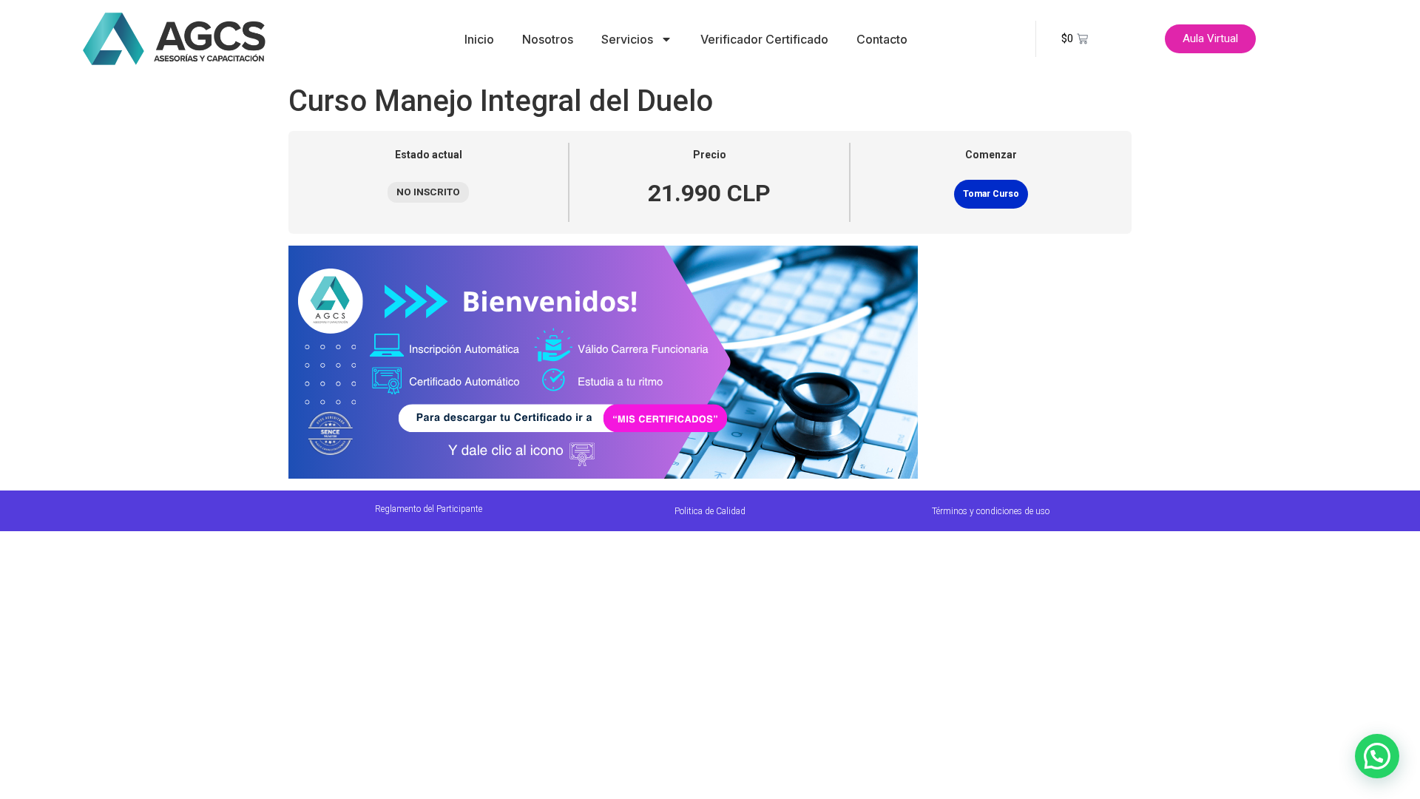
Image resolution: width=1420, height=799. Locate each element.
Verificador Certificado (764, 39)
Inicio (479, 39)
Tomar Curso (991, 194)
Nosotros (547, 39)
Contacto (881, 39)
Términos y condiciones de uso (990, 511)
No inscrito (428, 192)
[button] (1377, 756)
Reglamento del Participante (428, 509)
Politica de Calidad (710, 511)
